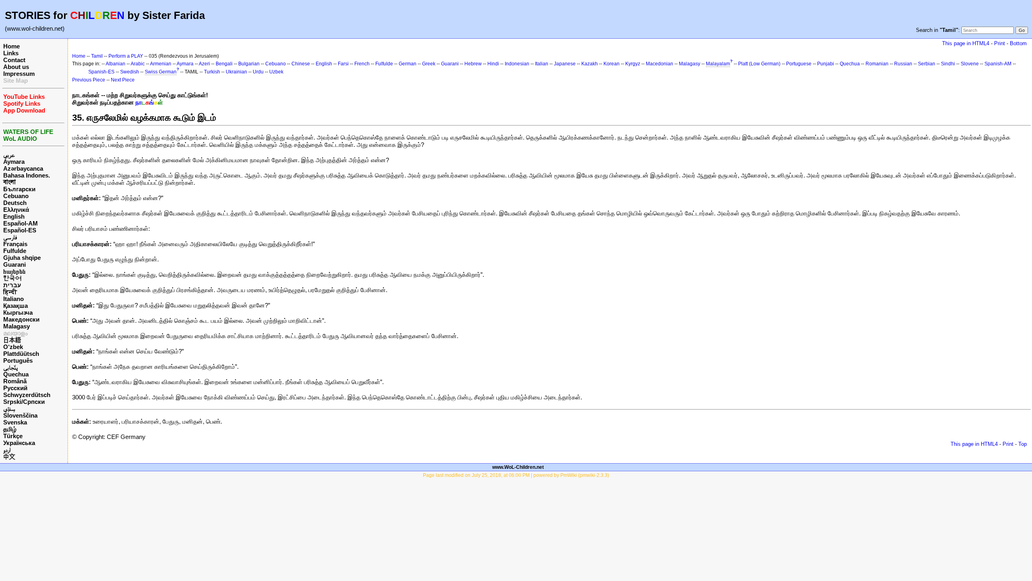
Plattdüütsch (21, 353)
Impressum (19, 73)
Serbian (926, 64)
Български (19, 189)
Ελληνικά (16, 209)
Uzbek (276, 72)
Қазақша (15, 305)
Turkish (212, 72)
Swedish (129, 72)
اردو (6, 449)
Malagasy (16, 326)
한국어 (12, 278)
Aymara (14, 161)
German (407, 64)
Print (999, 43)
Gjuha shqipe (22, 257)
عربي (9, 154)
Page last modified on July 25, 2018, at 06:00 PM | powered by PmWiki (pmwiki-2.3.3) (516, 475)
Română (15, 381)
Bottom (1018, 43)
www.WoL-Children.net (518, 467)
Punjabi (825, 64)
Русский (15, 388)
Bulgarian (249, 64)
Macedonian (659, 64)
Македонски (21, 319)
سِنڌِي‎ (9, 408)
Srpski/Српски (24, 401)
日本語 (12, 339)
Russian (903, 64)
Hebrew (473, 64)
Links (11, 53)
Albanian (115, 64)
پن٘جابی (10, 367)
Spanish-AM (997, 64)
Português (18, 360)
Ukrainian (236, 72)
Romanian (877, 64)
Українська (19, 442)
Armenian (160, 64)
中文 (9, 456)
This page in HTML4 (965, 43)
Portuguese (798, 64)
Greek (428, 64)
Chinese (300, 64)
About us (16, 66)
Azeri (204, 64)
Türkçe (13, 436)
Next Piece (123, 80)
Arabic (138, 64)
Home (11, 46)
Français (15, 243)
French (362, 64)
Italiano (13, 298)
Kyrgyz (632, 64)
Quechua (16, 374)
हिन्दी (10, 291)
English (14, 216)
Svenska (15, 422)
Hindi (493, 64)
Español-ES (19, 230)
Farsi (343, 64)
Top (1022, 444)
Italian (541, 64)
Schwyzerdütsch (26, 394)
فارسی (10, 237)
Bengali (224, 64)
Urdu (258, 72)
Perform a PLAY (125, 56)
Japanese (565, 64)
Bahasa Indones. (26, 175)
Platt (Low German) (759, 64)
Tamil (97, 56)
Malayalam (718, 64)
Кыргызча (18, 312)
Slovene (970, 64)
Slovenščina (20, 415)
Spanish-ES (101, 72)
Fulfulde (14, 250)
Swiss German (161, 72)
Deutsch (15, 202)
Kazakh (589, 64)
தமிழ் (10, 429)
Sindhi (948, 64)
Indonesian (517, 64)
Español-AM (20, 223)
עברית (12, 285)
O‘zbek (13, 346)
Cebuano (16, 195)
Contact (14, 59)
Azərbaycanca (23, 168)
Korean (611, 64)
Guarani (14, 264)
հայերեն (14, 271)
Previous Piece (88, 80)
